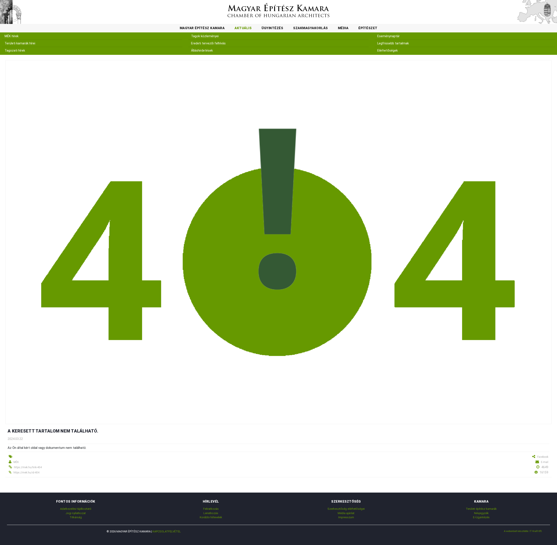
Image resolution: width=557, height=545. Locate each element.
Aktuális (243, 28)
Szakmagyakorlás (310, 28)
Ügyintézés (272, 28)
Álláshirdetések (202, 50)
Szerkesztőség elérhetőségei (346, 508)
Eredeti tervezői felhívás (208, 43)
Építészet (367, 28)
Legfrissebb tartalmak (393, 43)
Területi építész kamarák (481, 508)
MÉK (16, 462)
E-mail (544, 462)
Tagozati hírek (15, 50)
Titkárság (76, 517)
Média (343, 28)
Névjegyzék (481, 513)
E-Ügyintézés (481, 517)
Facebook (542, 456)
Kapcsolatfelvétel (167, 531)
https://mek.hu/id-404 (26, 472)
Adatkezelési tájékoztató (75, 508)
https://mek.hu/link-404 (28, 467)
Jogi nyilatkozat (75, 513)
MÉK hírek (11, 36)
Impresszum (346, 517)
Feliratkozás (211, 508)
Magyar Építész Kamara (202, 28)
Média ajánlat (346, 513)
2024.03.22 (15, 439)
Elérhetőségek (387, 50)
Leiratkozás (210, 513)
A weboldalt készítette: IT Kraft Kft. (523, 531)
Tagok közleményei (205, 36)
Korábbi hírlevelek (211, 517)
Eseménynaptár (388, 36)
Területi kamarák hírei (20, 43)
